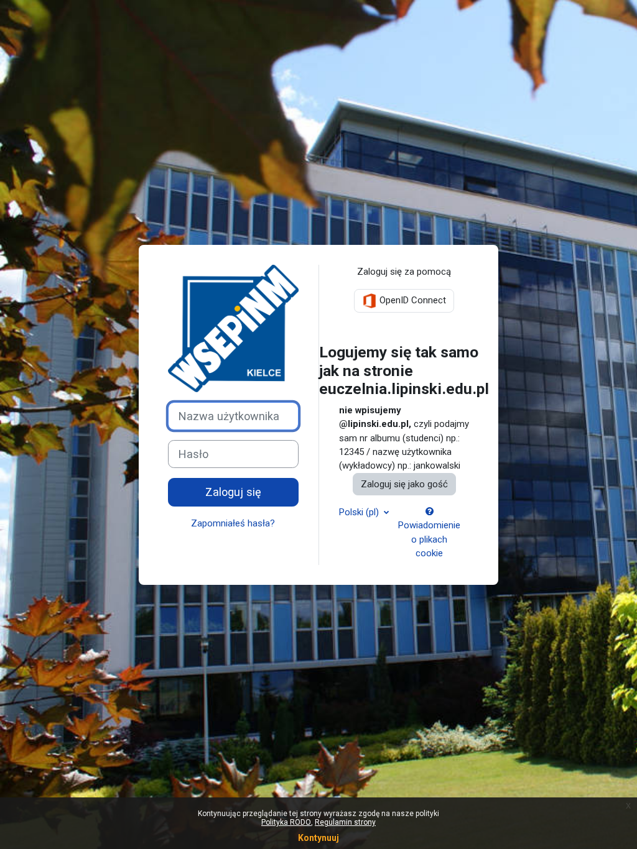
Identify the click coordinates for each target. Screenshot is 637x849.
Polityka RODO (286, 822)
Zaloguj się (233, 491)
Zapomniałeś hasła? (233, 523)
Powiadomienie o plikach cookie (429, 539)
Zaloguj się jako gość (404, 484)
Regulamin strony (345, 822)
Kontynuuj (318, 838)
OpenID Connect (411, 300)
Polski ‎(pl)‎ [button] (360, 512)
